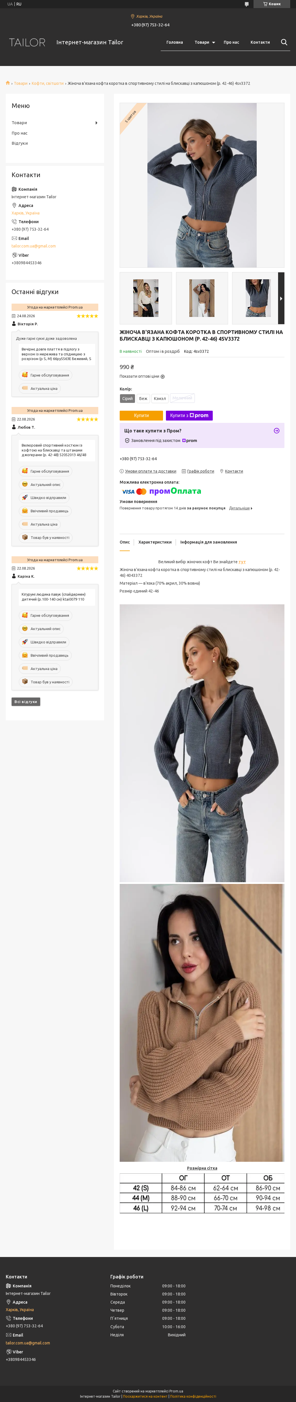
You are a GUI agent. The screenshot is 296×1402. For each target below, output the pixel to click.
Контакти (260, 42)
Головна (174, 42)
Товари (202, 42)
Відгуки (20, 143)
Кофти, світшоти (48, 83)
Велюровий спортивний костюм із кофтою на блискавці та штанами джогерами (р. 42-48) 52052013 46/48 (54, 450)
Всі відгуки (25, 702)
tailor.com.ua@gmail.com (34, 246)
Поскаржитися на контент (145, 1396)
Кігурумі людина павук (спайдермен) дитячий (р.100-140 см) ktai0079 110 (54, 596)
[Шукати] (283, 42)
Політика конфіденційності (193, 1396)
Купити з (179, 415)
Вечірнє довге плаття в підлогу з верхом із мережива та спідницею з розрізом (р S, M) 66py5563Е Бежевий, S (56, 354)
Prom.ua (176, 1391)
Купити (141, 415)
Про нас (231, 42)
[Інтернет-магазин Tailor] (27, 42)
